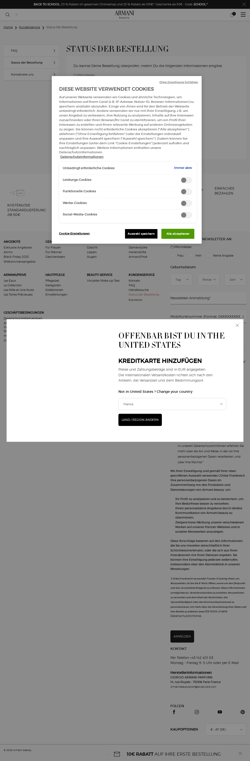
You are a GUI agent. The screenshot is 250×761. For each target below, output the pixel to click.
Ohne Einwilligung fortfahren (178, 82)
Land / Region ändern (140, 420)
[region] (127, 160)
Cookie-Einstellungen (74, 233)
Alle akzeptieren (178, 233)
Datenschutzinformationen (82, 157)
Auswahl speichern (141, 233)
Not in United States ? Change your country (155, 391)
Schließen (237, 325)
